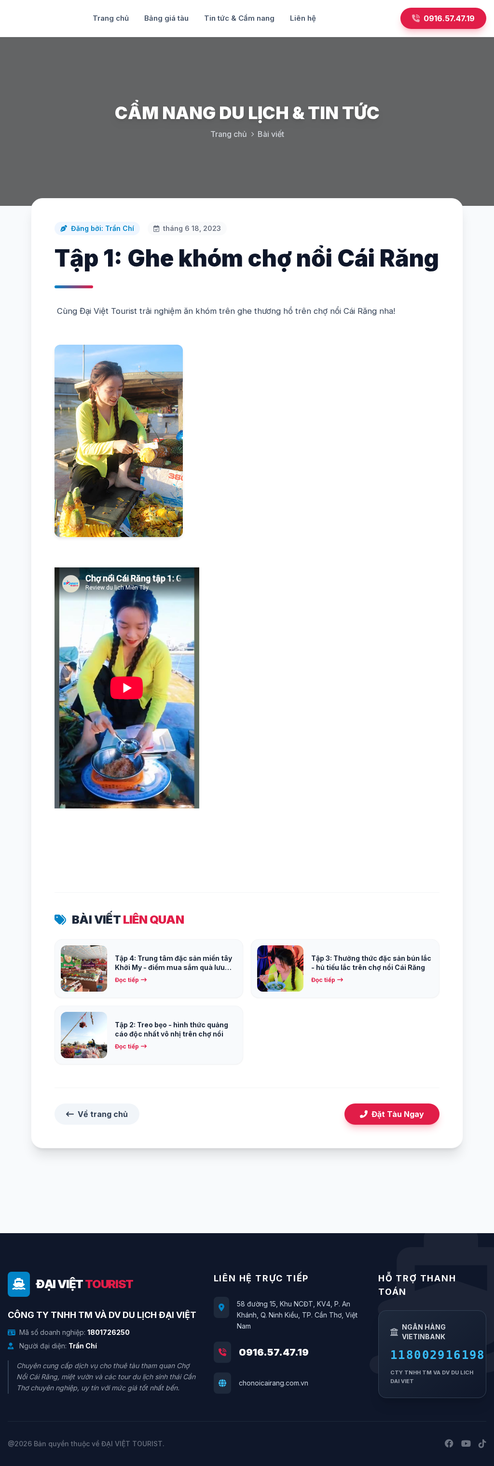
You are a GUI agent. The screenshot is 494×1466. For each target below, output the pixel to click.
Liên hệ (303, 18)
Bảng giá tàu (166, 18)
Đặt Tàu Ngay (397, 1114)
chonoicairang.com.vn (273, 1383)
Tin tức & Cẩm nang (239, 18)
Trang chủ (111, 18)
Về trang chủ (103, 1114)
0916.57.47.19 (274, 1352)
